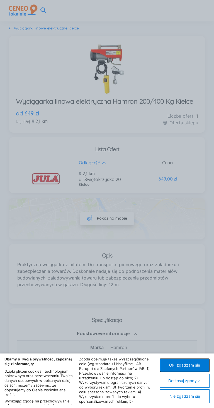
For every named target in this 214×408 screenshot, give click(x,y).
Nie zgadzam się (184, 396)
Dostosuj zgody (182, 380)
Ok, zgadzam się (184, 365)
